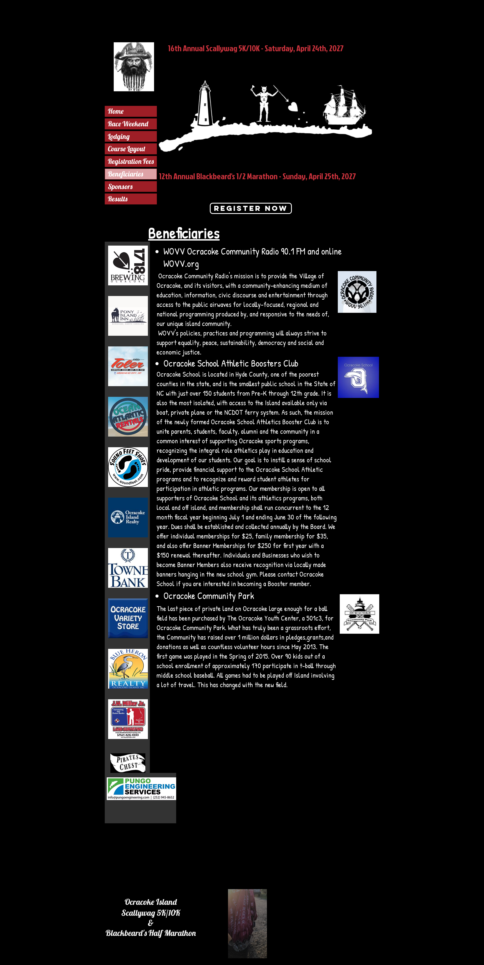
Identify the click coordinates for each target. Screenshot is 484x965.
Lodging (119, 136)
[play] (282, 953)
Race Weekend (128, 123)
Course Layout (126, 148)
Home (116, 111)
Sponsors (120, 186)
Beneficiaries (125, 173)
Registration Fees (131, 161)
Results (117, 198)
